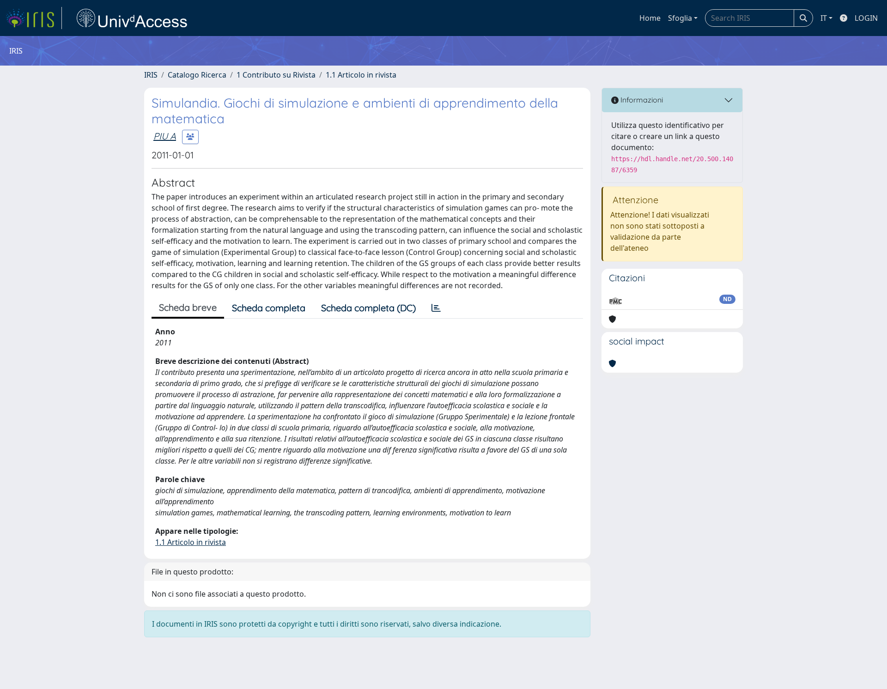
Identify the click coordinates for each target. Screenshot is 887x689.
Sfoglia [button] (680, 18)
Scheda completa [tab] (268, 308)
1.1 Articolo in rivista (361, 75)
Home (650, 18)
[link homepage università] (132, 18)
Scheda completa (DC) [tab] (368, 308)
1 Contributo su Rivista (276, 75)
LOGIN (866, 18)
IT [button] (823, 18)
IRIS (151, 75)
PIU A (164, 136)
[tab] (436, 308)
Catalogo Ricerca (197, 75)
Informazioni (641, 99)
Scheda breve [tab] (188, 307)
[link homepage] (34, 18)
